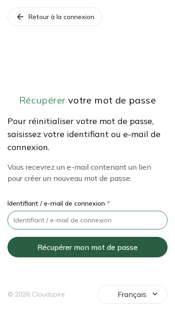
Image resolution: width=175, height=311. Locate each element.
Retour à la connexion (54, 16)
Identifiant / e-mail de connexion (58, 203)
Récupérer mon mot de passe (87, 247)
